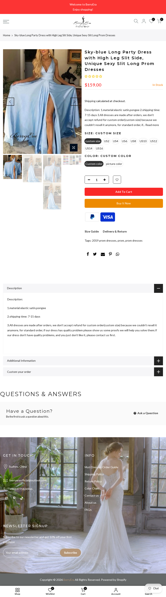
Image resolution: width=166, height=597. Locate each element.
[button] (93, 76)
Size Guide (92, 231)
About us (90, 502)
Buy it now (124, 203)
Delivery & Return (115, 231)
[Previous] (10, 102)
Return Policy (93, 481)
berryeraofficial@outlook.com (28, 480)
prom (121, 240)
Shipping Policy (94, 474)
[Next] (74, 102)
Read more (152, 125)
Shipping (90, 101)
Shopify (121, 579)
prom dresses (134, 240)
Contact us (92, 495)
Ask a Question (147, 413)
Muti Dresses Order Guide (101, 467)
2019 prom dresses (104, 240)
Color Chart (92, 488)
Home (6, 35)
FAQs (88, 509)
